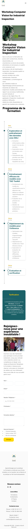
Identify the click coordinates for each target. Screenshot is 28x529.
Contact (14, 501)
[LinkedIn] (10, 487)
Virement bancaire (11, 431)
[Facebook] (8, 487)
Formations (14, 495)
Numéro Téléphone (9, 397)
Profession (7, 406)
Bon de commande (11, 435)
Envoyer (8, 439)
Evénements (14, 497)
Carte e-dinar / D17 (11, 433)
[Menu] (25, 3)
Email (6, 388)
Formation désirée (9, 415)
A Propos (14, 499)
